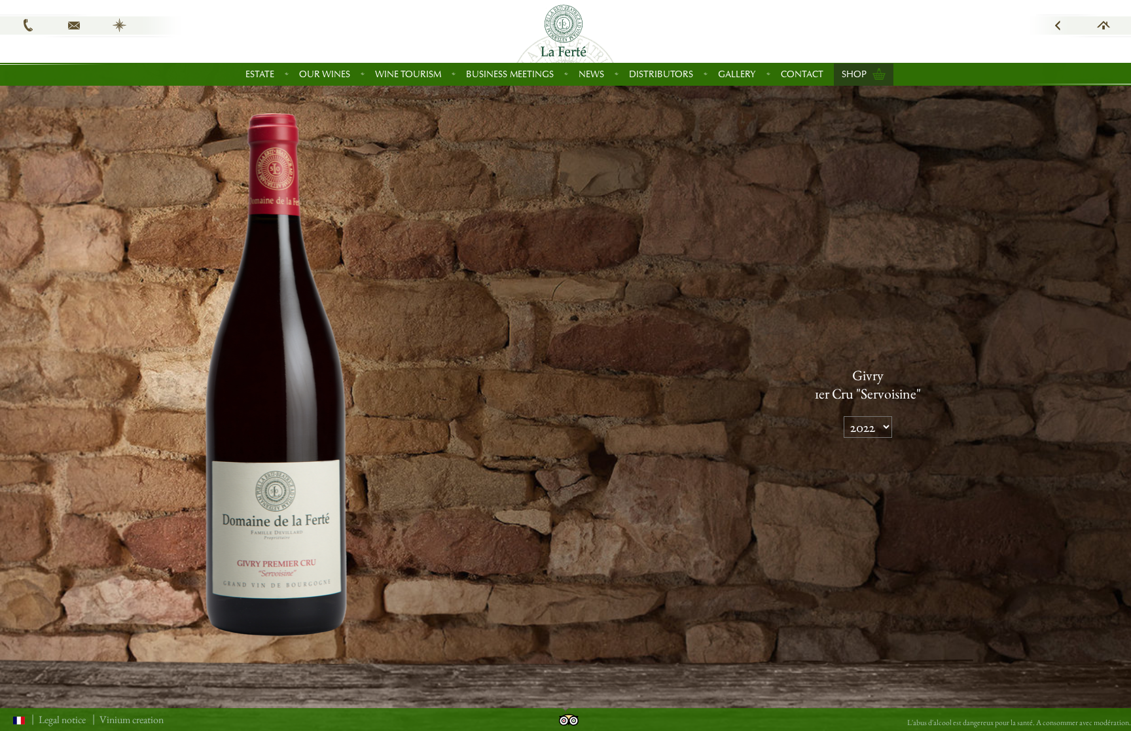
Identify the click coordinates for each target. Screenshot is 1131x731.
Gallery (737, 74)
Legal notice (62, 719)
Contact (802, 74)
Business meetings (510, 74)
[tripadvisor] (569, 718)
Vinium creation (131, 719)
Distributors (661, 74)
